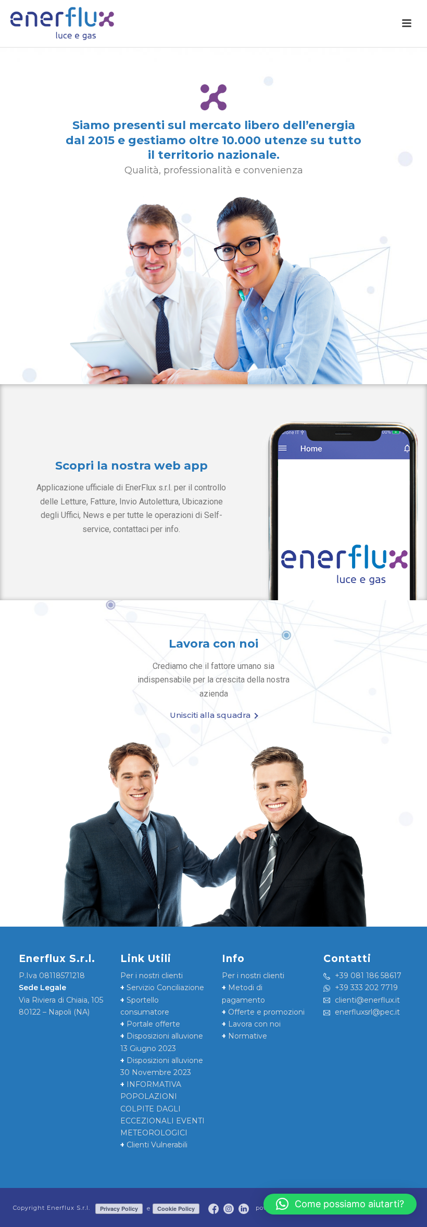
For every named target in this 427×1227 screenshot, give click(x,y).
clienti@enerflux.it (366, 1000)
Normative (244, 1036)
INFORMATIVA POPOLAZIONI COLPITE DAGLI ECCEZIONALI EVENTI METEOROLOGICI (162, 1108)
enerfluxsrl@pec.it (366, 1012)
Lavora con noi (251, 1024)
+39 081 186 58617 (367, 975)
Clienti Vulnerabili (153, 1144)
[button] (340, 1204)
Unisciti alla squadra (210, 715)
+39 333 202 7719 (365, 987)
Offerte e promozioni (263, 1012)
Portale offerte (150, 1024)
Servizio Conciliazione (162, 987)
